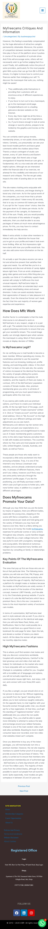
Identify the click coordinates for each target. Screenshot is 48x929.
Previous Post (24, 786)
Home (7, 809)
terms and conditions (13, 834)
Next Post (24, 791)
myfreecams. (37, 529)
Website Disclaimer (11, 838)
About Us (9, 823)
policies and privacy (12, 830)
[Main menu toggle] (42, 10)
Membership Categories (14, 814)
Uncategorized (10, 36)
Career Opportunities (13, 818)
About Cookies (10, 841)
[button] (42, 923)
